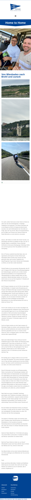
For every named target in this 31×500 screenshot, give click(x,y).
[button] (15, 16)
